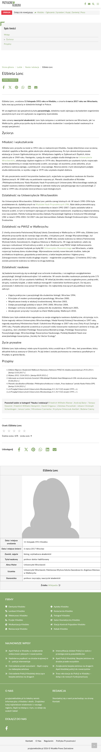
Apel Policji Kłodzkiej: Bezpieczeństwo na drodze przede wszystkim (75, 660)
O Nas (38, 741)
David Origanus (48, 406)
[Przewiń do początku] (94, 745)
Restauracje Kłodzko (18, 629)
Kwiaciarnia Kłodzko (63, 611)
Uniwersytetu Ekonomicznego (58, 248)
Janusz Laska (24, 409)
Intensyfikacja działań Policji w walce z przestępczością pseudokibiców (73, 652)
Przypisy (7, 44)
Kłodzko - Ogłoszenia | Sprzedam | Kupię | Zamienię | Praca (61, 12)
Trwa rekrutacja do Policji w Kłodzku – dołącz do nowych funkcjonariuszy (73, 675)
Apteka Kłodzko (61, 607)
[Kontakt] (89, 4)
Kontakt (56, 702)
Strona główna (8, 67)
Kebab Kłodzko (61, 629)
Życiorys (10, 39)
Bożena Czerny (87, 409)
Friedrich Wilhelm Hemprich (27, 406)
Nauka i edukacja (32, 67)
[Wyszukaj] (93, 4)
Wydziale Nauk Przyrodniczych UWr (52, 204)
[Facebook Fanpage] (85, 4)
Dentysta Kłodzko (17, 607)
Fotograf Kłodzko (62, 616)
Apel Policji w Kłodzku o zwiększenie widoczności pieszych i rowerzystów (26, 652)
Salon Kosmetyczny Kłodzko (67, 620)
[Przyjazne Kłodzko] (11, 4)
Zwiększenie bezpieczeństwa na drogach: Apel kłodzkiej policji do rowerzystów (75, 667)
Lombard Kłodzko (17, 611)
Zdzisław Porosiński (66, 406)
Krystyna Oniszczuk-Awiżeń (66, 409)
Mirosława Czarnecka (41, 409)
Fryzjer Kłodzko (16, 620)
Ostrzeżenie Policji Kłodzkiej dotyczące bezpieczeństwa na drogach (27, 675)
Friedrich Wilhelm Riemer (60, 403)
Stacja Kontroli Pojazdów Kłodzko (69, 624)
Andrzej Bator (80, 403)
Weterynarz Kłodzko (18, 616)
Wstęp (7, 35)
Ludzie (19, 67)
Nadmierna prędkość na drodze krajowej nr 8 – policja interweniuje (28, 660)
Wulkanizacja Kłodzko (19, 624)
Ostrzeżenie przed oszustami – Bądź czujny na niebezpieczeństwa (28, 667)
